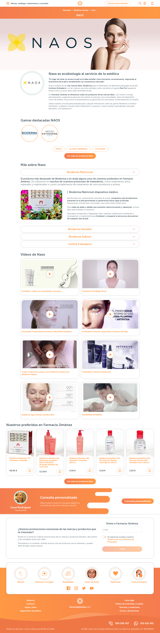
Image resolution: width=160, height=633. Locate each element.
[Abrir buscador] (140, 3)
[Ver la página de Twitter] (84, 588)
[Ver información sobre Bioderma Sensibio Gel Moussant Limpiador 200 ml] (80, 443)
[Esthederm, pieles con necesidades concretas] (50, 274)
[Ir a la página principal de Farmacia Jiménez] (80, 3)
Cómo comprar (139, 582)
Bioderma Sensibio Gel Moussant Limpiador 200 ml (79, 460)
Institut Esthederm (80, 244)
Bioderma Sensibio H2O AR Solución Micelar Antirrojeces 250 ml (109, 460)
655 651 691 (147, 623)
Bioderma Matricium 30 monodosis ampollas (19, 459)
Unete (122, 549)
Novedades (68, 582)
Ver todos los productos (80, 156)
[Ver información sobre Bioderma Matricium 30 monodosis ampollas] (20, 443)
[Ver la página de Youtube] (92, 588)
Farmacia (67, 10)
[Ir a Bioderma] (29, 133)
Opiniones (115, 582)
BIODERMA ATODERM (92, 415)
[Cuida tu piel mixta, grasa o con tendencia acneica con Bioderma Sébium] (50, 354)
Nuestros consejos (44, 582)
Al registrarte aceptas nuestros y (121, 539)
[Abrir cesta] (152, 3)
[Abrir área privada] (144, 3)
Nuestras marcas (81, 10)
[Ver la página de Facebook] (68, 588)
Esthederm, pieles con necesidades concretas (41, 291)
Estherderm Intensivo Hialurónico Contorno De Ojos (105, 331)
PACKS (59, 149)
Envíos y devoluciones (129, 611)
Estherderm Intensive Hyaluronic (96, 372)
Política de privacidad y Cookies (129, 604)
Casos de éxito (92, 582)
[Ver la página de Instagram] (76, 588)
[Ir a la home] (80, 603)
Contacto (30, 604)
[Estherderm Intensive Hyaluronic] (110, 354)
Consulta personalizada (117, 3)
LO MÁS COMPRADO (78, 149)
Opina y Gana (30, 607)
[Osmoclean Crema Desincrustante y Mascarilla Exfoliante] (50, 314)
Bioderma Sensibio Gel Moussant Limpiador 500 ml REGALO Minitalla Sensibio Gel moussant (49, 462)
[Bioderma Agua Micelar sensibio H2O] (50, 397)
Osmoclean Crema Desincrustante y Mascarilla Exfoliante (47, 331)
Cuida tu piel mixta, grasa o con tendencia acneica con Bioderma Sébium (45, 373)
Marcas (20, 582)
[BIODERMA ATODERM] (110, 397)
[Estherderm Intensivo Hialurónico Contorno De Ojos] (110, 314)
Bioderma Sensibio (80, 229)
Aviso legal (129, 600)
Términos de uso (115, 539)
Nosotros (31, 600)
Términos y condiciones (129, 607)
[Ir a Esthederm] (50, 133)
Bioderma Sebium (80, 236)
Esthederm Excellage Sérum (94, 291)
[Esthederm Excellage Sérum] (110, 274)
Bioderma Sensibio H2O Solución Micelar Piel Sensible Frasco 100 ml (139, 460)
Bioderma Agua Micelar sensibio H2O (38, 415)
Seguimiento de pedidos (30, 611)
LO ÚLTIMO (100, 149)
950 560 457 (122, 623)
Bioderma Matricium (80, 172)
